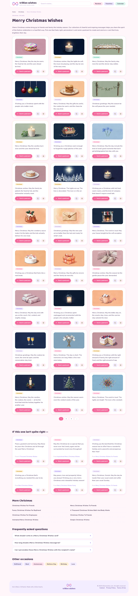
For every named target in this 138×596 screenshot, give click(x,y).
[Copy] (38, 71)
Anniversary (38, 564)
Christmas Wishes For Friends (23, 506)
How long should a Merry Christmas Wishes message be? (37, 543)
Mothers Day (51, 564)
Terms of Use (121, 588)
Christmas (21, 12)
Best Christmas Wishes (25, 485)
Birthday (64, 564)
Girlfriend (17, 564)
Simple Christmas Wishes (80, 520)
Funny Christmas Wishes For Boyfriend (26, 510)
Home (14, 12)
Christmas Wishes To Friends (81, 515)
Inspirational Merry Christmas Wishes (68, 456)
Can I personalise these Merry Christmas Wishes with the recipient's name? (45, 550)
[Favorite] (43, 71)
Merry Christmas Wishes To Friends (106, 485)
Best (27, 564)
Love (73, 564)
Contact (102, 588)
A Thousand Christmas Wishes (27, 456)
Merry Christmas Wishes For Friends (107, 456)
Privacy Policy (111, 588)
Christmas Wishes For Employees (24, 515)
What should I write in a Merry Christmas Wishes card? (36, 536)
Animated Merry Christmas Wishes (25, 520)
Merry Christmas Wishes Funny (66, 485)
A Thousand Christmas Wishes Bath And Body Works (90, 510)
